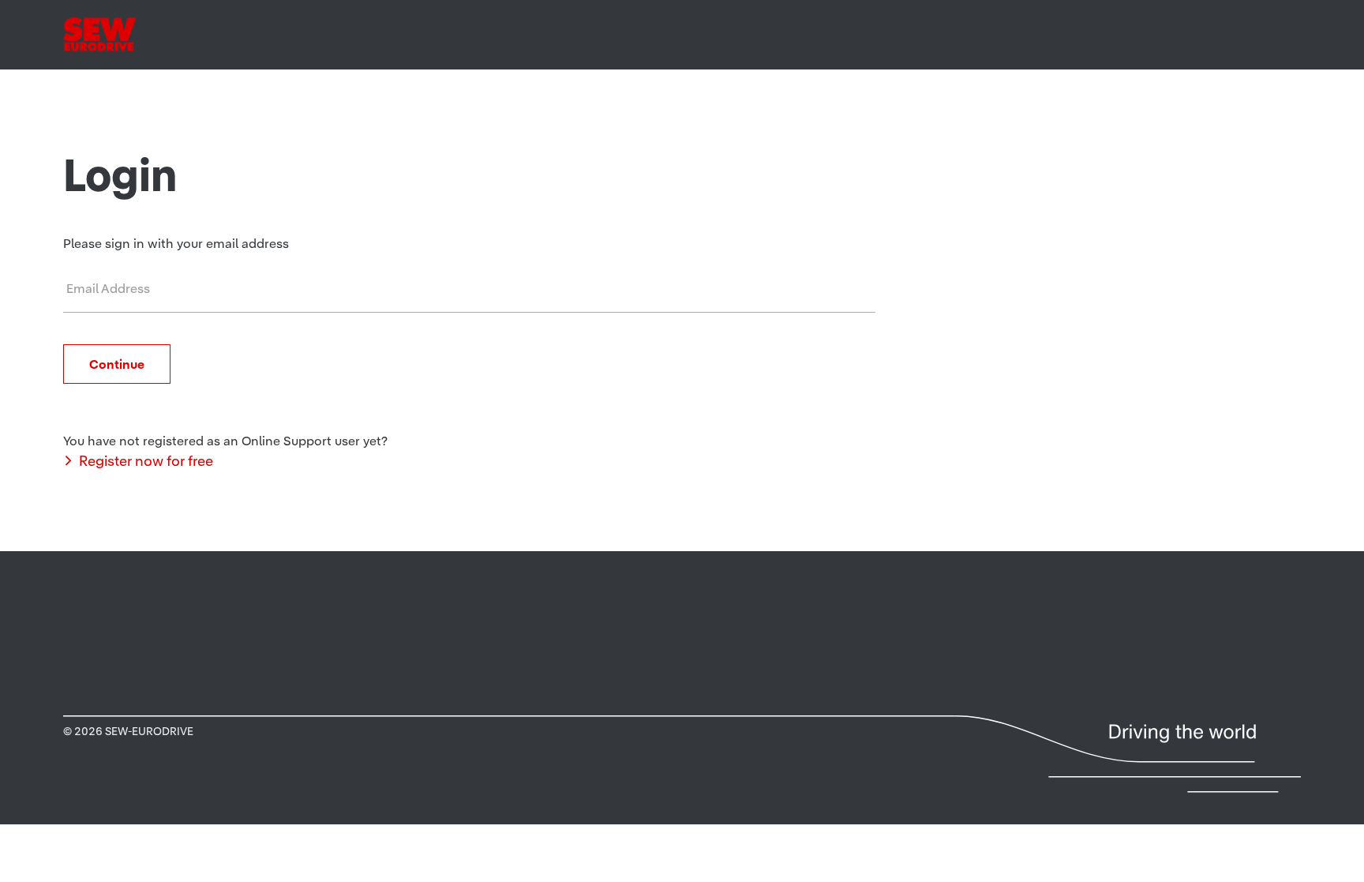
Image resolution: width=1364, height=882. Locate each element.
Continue (116, 364)
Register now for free (146, 460)
